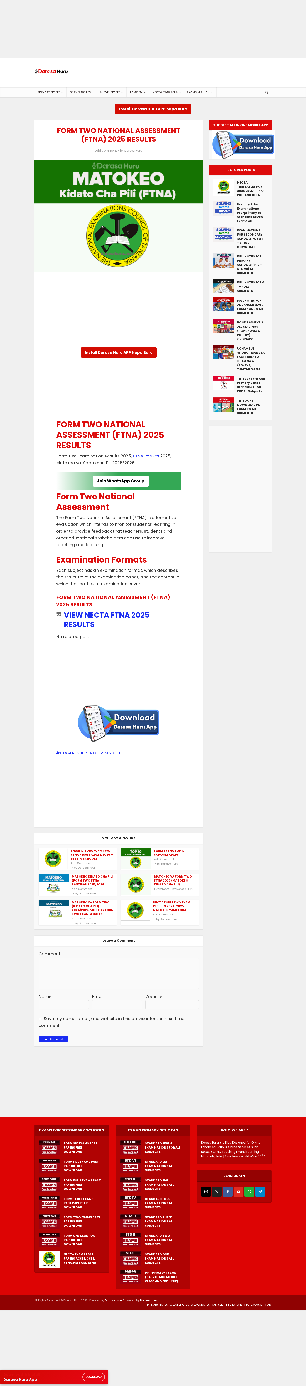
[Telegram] (260, 1192)
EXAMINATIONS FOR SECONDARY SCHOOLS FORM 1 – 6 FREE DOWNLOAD (250, 238)
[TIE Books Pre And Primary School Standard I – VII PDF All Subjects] (225, 383)
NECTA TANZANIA (165, 92)
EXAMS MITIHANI (198, 92)
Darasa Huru (133, 150)
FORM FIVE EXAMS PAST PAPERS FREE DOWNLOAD (81, 1166)
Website (154, 996)
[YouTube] (238, 1192)
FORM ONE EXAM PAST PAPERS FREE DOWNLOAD (80, 1240)
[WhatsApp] (249, 1192)
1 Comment (161, 889)
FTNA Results (146, 456)
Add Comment (106, 150)
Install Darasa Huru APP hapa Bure (153, 108)
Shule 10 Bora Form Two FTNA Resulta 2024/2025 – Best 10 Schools (92, 855)
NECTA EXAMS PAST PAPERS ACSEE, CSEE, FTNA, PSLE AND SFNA (80, 1258)
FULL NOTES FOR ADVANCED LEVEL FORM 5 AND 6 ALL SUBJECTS (250, 306)
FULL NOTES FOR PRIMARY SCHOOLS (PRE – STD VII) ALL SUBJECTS (249, 264)
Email (97, 996)
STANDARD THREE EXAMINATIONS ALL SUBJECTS (159, 1221)
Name (45, 996)
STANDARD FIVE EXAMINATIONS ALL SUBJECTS (159, 1184)
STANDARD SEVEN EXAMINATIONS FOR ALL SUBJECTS (162, 1147)
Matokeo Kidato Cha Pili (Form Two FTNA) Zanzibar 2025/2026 (92, 880)
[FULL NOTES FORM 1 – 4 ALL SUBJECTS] (225, 286)
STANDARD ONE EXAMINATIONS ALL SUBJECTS (159, 1258)
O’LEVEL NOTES (80, 92)
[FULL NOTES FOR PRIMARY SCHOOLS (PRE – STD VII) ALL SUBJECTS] (225, 260)
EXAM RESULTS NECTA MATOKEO (92, 753)
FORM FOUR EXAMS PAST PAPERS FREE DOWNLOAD (82, 1184)
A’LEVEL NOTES (110, 92)
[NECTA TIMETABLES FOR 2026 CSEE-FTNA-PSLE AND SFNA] (225, 187)
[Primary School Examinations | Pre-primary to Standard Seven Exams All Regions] (225, 208)
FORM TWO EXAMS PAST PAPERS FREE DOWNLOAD (82, 1221)
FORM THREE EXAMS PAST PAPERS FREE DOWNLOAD (78, 1203)
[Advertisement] (125, 29)
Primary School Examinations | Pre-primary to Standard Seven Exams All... (250, 212)
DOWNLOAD (94, 1377)
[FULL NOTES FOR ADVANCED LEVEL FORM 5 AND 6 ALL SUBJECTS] (225, 304)
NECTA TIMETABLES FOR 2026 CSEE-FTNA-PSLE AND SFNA (250, 188)
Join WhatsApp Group (120, 481)
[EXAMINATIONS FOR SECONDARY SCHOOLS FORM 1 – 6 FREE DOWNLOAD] (225, 234)
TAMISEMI (136, 92)
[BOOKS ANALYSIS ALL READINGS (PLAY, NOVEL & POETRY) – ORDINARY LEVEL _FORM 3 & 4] (225, 326)
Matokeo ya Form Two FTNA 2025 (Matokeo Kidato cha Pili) (173, 880)
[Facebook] (228, 1192)
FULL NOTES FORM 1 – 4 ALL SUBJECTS (250, 286)
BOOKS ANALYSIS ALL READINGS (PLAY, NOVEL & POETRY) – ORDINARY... (250, 330)
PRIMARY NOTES (48, 92)
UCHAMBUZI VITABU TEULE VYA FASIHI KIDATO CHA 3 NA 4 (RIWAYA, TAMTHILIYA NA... (251, 358)
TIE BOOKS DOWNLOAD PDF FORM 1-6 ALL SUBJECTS (249, 406)
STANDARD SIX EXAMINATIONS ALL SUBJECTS (159, 1166)
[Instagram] (206, 1192)
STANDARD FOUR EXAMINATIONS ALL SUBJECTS (159, 1203)
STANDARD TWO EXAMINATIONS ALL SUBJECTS (159, 1240)
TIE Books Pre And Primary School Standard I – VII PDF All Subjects (251, 385)
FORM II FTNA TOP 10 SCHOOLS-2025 (169, 853)
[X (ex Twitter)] (217, 1192)
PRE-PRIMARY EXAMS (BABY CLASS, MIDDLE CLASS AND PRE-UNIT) (161, 1277)
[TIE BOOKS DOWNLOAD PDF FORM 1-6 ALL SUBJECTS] (225, 404)
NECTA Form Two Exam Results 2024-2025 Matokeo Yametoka (171, 906)
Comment (49, 954)
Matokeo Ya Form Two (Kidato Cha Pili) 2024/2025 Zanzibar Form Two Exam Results (93, 908)
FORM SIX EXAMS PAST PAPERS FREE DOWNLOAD (80, 1147)
